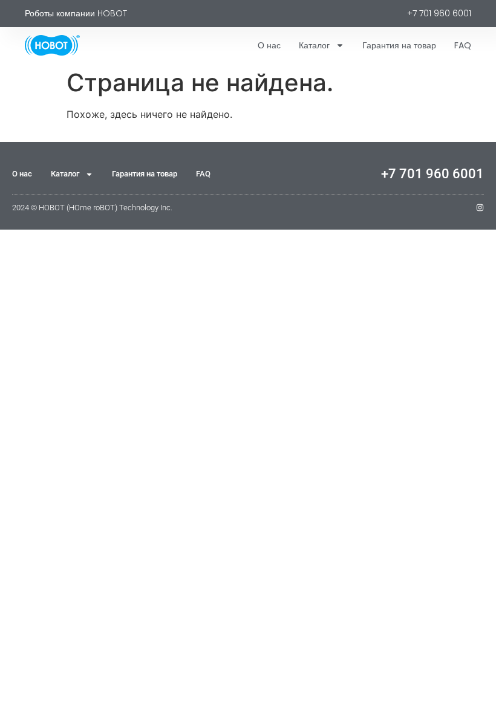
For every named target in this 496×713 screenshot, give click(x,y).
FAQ (462, 45)
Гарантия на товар (399, 45)
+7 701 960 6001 (432, 173)
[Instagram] (480, 207)
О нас (269, 45)
